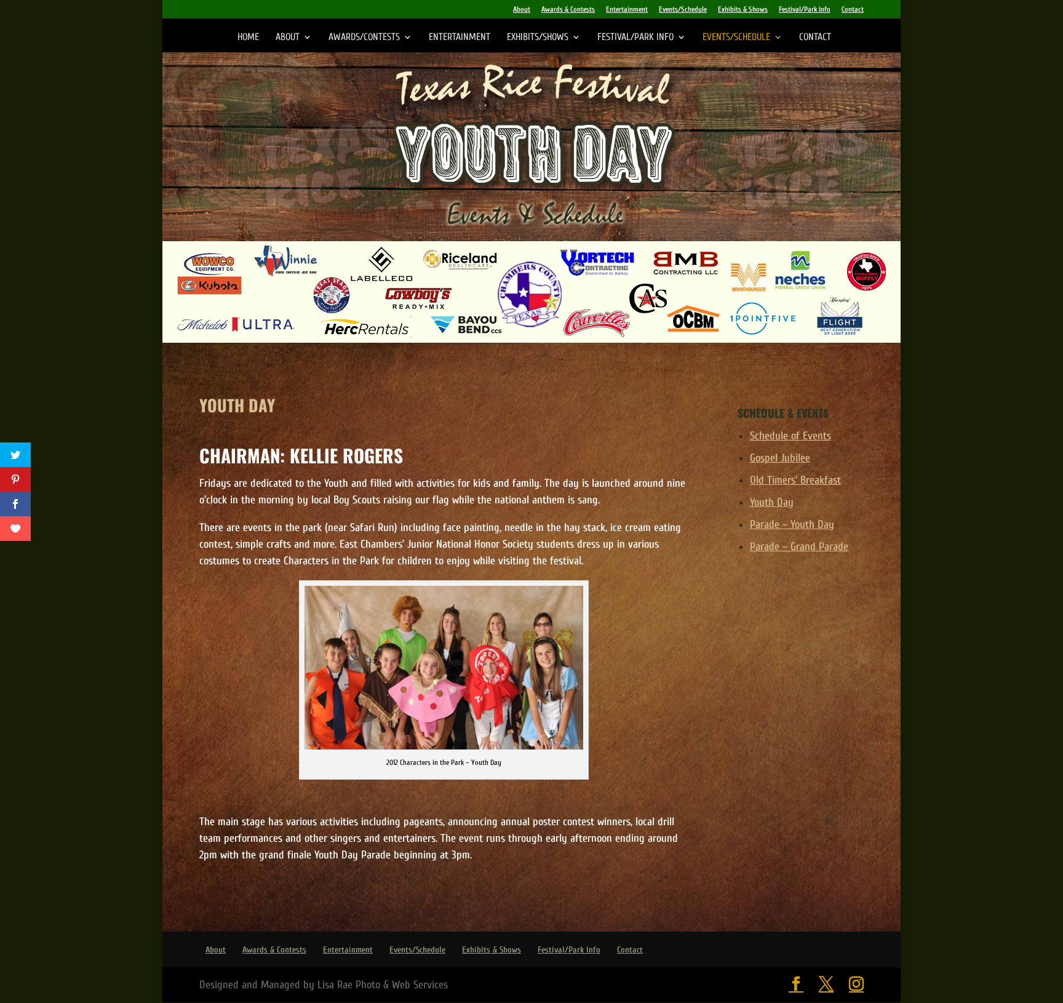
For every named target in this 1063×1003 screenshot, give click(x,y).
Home (248, 37)
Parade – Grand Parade (799, 546)
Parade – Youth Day (792, 524)
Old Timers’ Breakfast (795, 480)
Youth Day (772, 502)
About (521, 10)
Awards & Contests (568, 10)
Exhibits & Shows (743, 10)
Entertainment (627, 10)
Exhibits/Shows (537, 37)
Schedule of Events (790, 436)
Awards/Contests (364, 37)
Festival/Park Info (804, 10)
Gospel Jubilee (780, 458)
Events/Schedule (683, 10)
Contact (853, 10)
